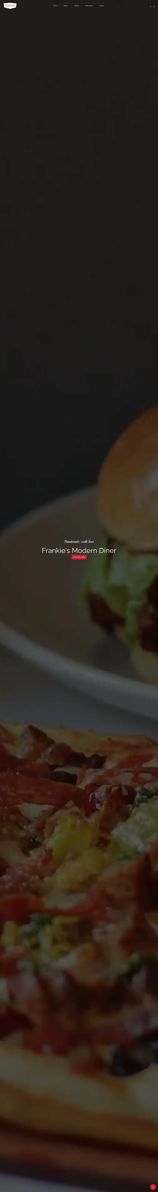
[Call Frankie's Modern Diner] (153, 1187)
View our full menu (79, 557)
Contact (101, 6)
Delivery (76, 6)
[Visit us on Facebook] (150, 6)
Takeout (65, 6)
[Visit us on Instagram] (154, 6)
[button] (55, 6)
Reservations (89, 6)
